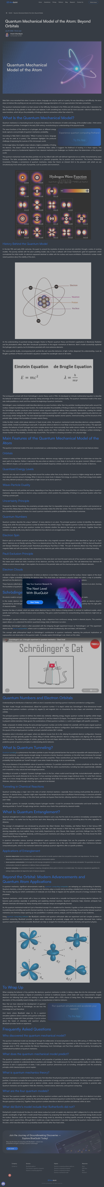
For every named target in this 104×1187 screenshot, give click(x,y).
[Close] (79, 581)
